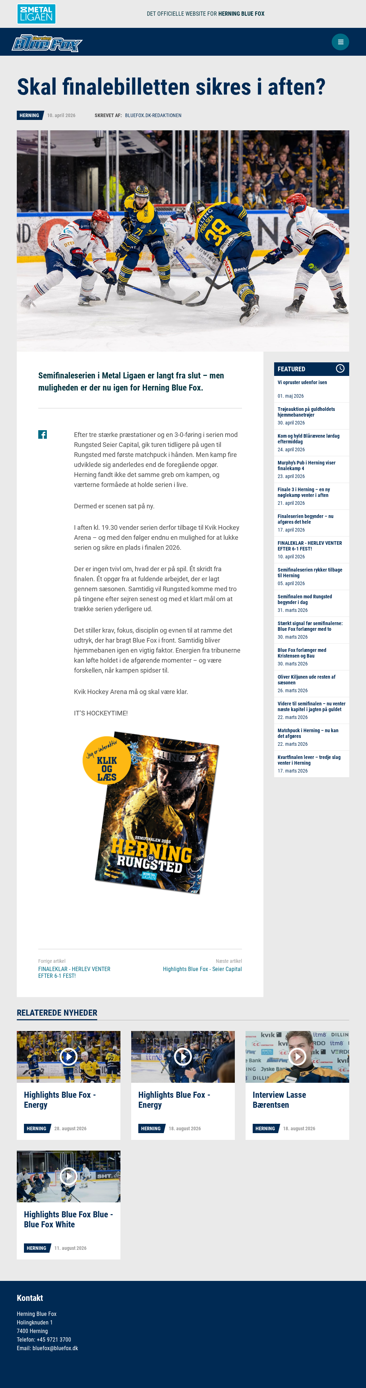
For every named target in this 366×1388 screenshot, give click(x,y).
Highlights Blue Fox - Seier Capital (202, 969)
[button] (340, 42)
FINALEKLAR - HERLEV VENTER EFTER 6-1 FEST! (74, 972)
